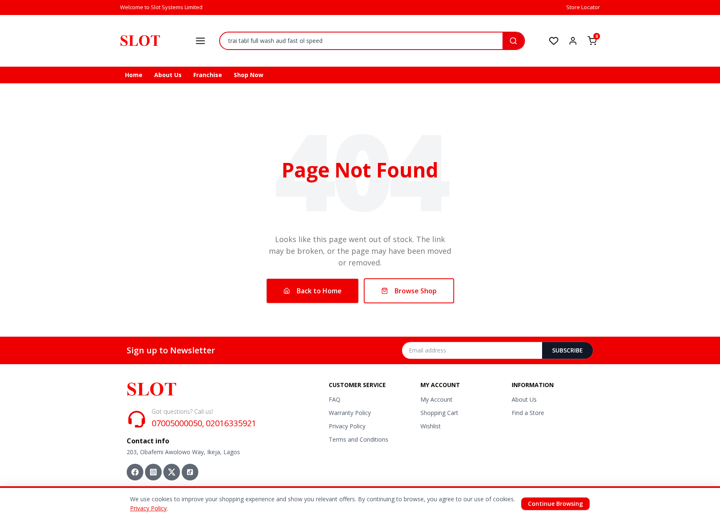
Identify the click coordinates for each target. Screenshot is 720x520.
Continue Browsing (555, 504)
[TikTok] (190, 472)
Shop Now (248, 75)
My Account (436, 399)
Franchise (207, 75)
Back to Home (319, 290)
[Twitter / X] (171, 472)
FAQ (334, 399)
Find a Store (528, 413)
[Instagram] (153, 472)
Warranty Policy (350, 413)
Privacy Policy (347, 426)
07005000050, (178, 423)
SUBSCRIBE (567, 350)
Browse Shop (416, 290)
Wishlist (430, 426)
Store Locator (583, 7)
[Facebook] (135, 472)
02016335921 (231, 423)
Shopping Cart (439, 413)
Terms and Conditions (358, 439)
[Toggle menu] (200, 40)
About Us (168, 75)
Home (133, 75)
